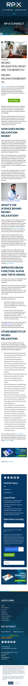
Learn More (14, 100)
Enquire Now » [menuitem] (5, 614)
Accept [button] (10, 683)
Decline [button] (17, 683)
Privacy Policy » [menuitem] (5, 618)
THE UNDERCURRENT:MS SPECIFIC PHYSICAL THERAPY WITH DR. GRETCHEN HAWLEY (13, 501)
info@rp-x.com (21, 10)
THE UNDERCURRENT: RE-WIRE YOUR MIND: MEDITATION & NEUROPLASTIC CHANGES (13, 509)
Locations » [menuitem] (4, 612)
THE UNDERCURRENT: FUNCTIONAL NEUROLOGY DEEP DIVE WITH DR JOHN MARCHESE (13, 513)
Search (5, 559)
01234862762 (9, 10)
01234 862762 (7, 631)
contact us (7, 440)
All (5, 486)
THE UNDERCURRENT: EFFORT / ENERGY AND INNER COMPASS (13, 505)
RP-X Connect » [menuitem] (5, 607)
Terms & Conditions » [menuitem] (6, 616)
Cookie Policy (8, 674)
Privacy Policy (7, 544)
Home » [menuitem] (3, 605)
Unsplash (11, 461)
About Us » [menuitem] (4, 609)
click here (9, 531)
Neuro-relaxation (5, 86)
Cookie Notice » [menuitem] (5, 620)
